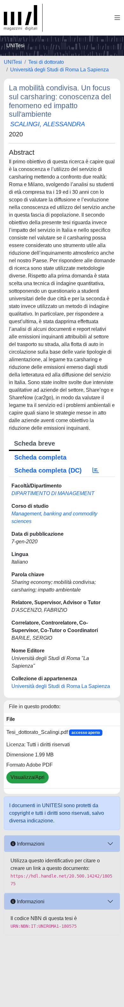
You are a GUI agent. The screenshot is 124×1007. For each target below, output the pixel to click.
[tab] (95, 470)
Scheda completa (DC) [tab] (48, 470)
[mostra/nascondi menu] (117, 18)
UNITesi (13, 62)
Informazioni (30, 844)
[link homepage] (23, 18)
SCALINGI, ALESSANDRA (47, 124)
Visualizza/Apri (27, 777)
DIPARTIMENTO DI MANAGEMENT (52, 493)
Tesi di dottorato (46, 62)
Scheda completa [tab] (40, 457)
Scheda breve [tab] (34, 443)
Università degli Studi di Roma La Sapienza (59, 69)
